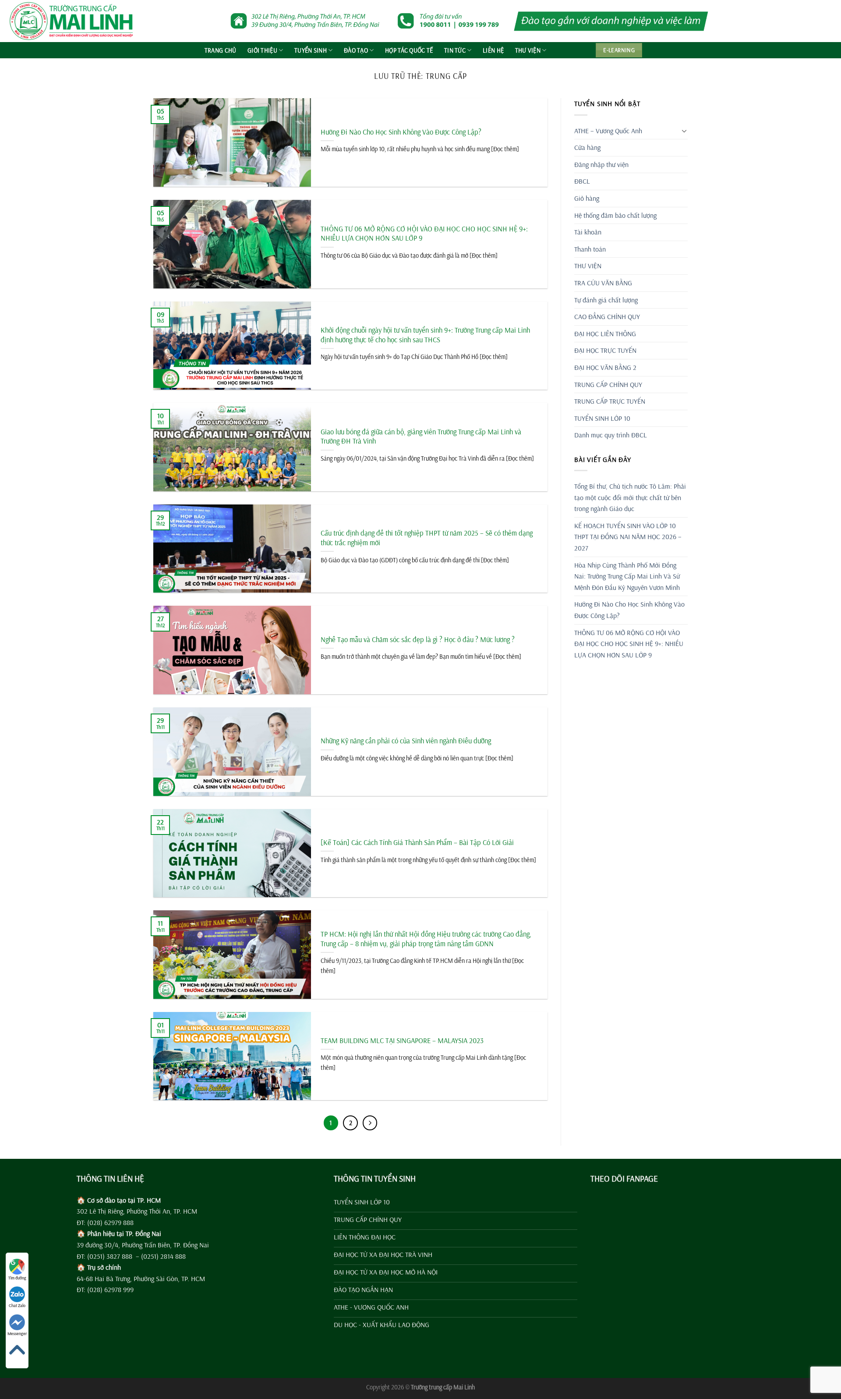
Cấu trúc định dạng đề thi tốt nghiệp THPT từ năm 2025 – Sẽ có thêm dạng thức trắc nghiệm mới (427, 537)
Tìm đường (17, 1278)
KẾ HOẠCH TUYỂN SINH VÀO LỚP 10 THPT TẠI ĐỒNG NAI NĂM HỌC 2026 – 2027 (628, 536)
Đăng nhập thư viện (601, 164)
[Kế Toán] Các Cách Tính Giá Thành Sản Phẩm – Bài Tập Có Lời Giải (417, 842)
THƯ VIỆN (528, 50)
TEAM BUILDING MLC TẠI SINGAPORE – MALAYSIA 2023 (402, 1040)
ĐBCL (582, 181)
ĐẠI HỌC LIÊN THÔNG (605, 333)
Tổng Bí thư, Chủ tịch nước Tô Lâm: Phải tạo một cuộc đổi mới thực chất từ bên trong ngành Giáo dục (630, 497)
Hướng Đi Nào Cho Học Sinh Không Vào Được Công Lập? (401, 131)
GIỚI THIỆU (262, 50)
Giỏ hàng (586, 198)
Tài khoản (587, 231)
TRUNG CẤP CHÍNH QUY (608, 384)
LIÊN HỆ (493, 50)
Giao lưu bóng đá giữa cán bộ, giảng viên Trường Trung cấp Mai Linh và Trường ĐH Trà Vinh (421, 436)
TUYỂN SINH (310, 50)
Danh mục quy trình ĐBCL (610, 434)
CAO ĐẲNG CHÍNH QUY (607, 316)
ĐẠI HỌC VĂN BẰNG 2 (605, 367)
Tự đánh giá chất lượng (606, 299)
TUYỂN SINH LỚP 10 (602, 418)
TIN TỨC (455, 50)
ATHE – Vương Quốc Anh (608, 130)
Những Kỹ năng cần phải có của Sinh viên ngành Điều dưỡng (406, 740)
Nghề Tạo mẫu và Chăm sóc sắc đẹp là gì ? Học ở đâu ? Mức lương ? (418, 639)
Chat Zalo (17, 1305)
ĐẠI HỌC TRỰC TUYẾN (605, 350)
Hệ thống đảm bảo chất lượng (615, 215)
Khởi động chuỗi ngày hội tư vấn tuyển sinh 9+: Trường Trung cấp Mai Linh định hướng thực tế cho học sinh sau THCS (425, 334)
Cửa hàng (587, 147)
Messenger (17, 1333)
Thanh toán (590, 249)
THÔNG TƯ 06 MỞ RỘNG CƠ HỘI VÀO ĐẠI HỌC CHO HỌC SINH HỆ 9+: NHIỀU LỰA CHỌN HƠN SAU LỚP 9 (424, 233)
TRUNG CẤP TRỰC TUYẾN (609, 401)
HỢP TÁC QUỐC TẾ (409, 50)
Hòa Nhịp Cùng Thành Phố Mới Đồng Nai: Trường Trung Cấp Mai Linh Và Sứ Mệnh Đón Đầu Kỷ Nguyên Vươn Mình (627, 576)
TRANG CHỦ (221, 50)
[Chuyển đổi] (684, 130)
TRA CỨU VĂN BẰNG (603, 282)
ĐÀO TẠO (356, 50)
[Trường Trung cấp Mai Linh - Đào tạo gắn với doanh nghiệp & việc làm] (74, 21)
